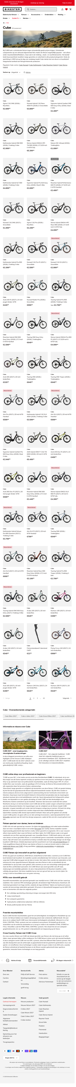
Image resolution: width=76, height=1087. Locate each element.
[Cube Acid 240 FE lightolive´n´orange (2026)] (13, 285)
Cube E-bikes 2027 (27, 1016)
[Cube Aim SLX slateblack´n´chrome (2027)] (61, 399)
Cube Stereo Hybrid (45, 1015)
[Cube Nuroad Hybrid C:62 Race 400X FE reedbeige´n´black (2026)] (37, 88)
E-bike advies (43, 978)
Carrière (6, 978)
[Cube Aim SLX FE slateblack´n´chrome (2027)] (37, 516)
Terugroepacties (8, 1042)
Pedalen (41, 1026)
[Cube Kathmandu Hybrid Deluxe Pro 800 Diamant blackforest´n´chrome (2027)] (13, 516)
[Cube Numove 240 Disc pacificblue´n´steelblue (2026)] (37, 671)
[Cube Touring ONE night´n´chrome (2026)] (37, 362)
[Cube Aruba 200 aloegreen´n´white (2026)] (37, 596)
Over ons (6, 974)
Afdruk (5, 1024)
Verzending (25, 984)
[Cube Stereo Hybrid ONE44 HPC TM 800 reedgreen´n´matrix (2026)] (37, 128)
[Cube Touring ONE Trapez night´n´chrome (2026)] (61, 362)
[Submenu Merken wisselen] (30, 18)
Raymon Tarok (44, 1018)
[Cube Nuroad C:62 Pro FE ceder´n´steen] (37, 247)
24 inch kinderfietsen (60, 842)
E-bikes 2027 (25, 1009)
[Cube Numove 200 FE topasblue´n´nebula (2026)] (61, 671)
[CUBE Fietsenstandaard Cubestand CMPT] (37, 633)
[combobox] (41, 9)
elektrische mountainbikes (45, 846)
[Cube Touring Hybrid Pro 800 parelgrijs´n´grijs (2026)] (61, 285)
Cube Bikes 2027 (11, 716)
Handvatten (43, 1033)
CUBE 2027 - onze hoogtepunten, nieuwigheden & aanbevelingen (15, 752)
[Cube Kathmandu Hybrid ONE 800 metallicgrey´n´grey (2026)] (13, 128)
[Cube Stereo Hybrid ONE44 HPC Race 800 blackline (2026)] (61, 208)
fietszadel (38, 829)
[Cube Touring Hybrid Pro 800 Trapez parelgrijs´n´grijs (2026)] (61, 556)
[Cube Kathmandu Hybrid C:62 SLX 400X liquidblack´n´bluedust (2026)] (37, 399)
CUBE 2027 (43, 751)
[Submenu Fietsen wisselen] (28, 15)
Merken (25, 18)
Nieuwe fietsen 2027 (28, 1005)
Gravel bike (43, 1022)
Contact (5, 982)
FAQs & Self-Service (28, 974)
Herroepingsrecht (9, 1005)
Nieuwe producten (27, 1001)
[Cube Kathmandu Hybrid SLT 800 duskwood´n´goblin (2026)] (13, 168)
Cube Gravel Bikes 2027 (47, 716)
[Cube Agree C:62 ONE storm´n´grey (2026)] (13, 88)
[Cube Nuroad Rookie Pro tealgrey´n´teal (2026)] (37, 285)
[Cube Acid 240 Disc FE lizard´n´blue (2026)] (61, 437)
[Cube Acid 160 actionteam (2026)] (13, 671)
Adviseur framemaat (46, 982)
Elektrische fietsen (10, 15)
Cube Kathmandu (35, 65)
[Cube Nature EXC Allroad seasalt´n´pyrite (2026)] (61, 128)
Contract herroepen (9, 1001)
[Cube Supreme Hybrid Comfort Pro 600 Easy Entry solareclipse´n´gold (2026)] (13, 437)
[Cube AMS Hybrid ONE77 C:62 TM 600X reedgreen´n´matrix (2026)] (37, 437)
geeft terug (25, 987)
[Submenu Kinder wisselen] (9, 18)
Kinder (5, 18)
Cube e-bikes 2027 (27, 716)
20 (44, 698)
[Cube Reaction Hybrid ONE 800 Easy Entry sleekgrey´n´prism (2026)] (13, 322)
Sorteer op (6, 72)
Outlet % (15, 18)
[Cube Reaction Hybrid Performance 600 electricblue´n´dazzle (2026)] (61, 168)
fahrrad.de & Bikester (12, 1076)
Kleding (60, 15)
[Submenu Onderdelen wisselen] (55, 15)
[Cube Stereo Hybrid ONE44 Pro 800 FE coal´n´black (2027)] (61, 322)
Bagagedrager (44, 1037)
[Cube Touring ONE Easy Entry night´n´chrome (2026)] (37, 322)
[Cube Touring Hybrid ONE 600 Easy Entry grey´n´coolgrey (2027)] (13, 596)
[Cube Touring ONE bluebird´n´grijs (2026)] (61, 516)
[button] (66, 9)
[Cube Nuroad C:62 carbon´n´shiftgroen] (13, 208)
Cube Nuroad (23, 65)
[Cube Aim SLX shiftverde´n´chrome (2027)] (13, 556)
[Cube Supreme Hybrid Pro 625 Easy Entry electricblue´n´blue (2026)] (37, 168)
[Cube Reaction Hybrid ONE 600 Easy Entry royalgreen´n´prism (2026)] (37, 477)
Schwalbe (6, 817)
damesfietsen (45, 826)
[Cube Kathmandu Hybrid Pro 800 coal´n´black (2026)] (13, 247)
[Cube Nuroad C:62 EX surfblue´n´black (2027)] (61, 247)
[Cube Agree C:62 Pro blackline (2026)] (37, 208)
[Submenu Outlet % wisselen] (20, 18)
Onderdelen (49, 15)
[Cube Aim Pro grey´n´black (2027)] (13, 399)
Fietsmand (42, 1029)
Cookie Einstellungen (10, 1015)
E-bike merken (26, 1020)
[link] (16, 698)
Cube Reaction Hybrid (50, 65)
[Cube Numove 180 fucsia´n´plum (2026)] (61, 596)
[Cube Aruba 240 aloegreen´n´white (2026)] (13, 633)
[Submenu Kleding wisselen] (65, 15)
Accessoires (35, 15)
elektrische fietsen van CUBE (13, 846)
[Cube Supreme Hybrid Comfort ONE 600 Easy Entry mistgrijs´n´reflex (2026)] (61, 88)
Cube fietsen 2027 (27, 1013)
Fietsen (24, 15)
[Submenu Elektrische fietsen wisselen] (18, 15)
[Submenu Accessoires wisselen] (42, 15)
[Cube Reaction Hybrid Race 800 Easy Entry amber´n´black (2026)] (37, 556)
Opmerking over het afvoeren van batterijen (10, 1036)
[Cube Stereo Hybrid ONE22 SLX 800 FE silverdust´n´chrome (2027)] (61, 477)
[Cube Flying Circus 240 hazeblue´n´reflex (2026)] (61, 633)
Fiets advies (43, 974)
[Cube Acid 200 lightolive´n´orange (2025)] (13, 362)
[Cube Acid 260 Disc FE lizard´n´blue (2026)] (13, 477)
